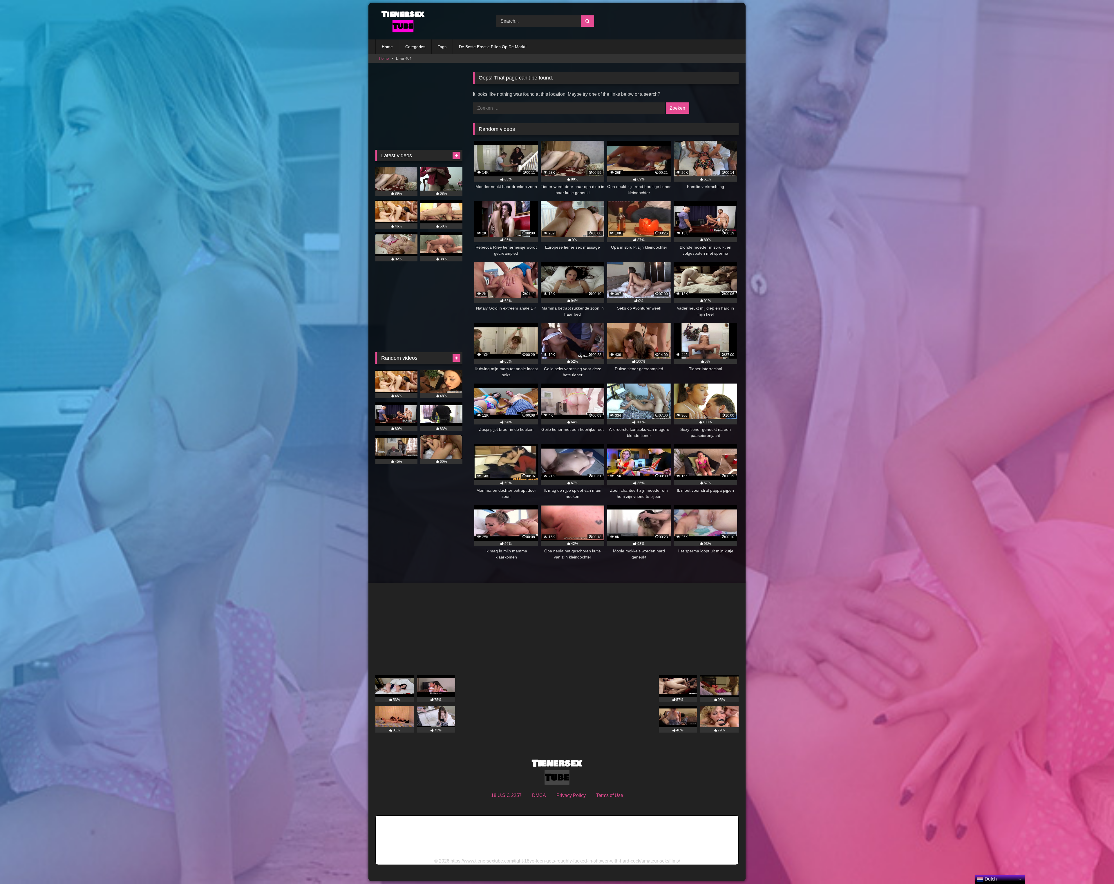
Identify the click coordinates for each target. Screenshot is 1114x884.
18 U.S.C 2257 (506, 795)
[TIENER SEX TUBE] (401, 21)
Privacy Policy (571, 795)
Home (387, 46)
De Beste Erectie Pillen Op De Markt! (493, 46)
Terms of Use (609, 795)
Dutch (990, 878)
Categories (415, 46)
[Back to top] (1096, 866)
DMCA (539, 795)
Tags (442, 46)
